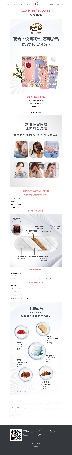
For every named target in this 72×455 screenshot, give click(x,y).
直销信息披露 (25, 435)
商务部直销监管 (26, 431)
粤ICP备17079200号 (36, 446)
